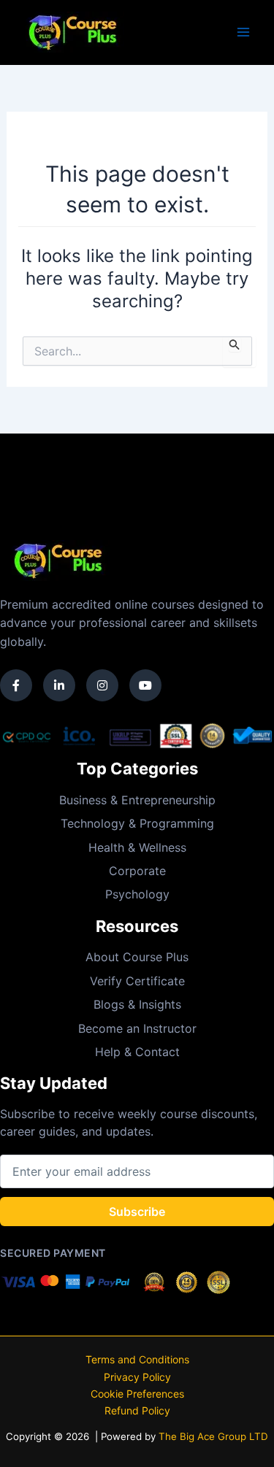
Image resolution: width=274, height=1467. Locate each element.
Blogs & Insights (137, 1004)
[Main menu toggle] (243, 32)
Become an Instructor (137, 1028)
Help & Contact (137, 1051)
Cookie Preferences (137, 1393)
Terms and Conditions (137, 1359)
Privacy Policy (137, 1377)
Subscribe (137, 1211)
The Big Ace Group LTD (213, 1436)
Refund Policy (137, 1410)
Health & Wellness (137, 847)
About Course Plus (137, 957)
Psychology (137, 894)
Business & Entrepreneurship (137, 800)
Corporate (137, 870)
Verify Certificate (137, 981)
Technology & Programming (137, 823)
